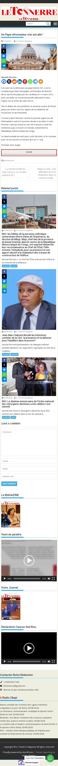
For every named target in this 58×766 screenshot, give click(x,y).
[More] (40, 81)
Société (14, 266)
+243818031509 (11, 682)
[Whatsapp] (30, 81)
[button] (29, 560)
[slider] (26, 578)
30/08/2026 (7, 230)
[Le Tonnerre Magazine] (29, 19)
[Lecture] (4, 578)
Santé (13, 417)
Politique (14, 354)
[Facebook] (3, 81)
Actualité (6, 266)
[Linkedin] (19, 81)
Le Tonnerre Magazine (23, 41)
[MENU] (55, 24)
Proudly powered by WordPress (18, 752)
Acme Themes (29, 755)
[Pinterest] (25, 81)
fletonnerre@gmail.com (14, 685)
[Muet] (49, 578)
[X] (9, 81)
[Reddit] (14, 81)
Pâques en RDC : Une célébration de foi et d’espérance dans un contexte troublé (46, 173)
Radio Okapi (10, 697)
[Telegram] (35, 81)
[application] (29, 560)
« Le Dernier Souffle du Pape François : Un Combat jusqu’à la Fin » (14, 172)
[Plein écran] (53, 578)
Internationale (8, 160)
